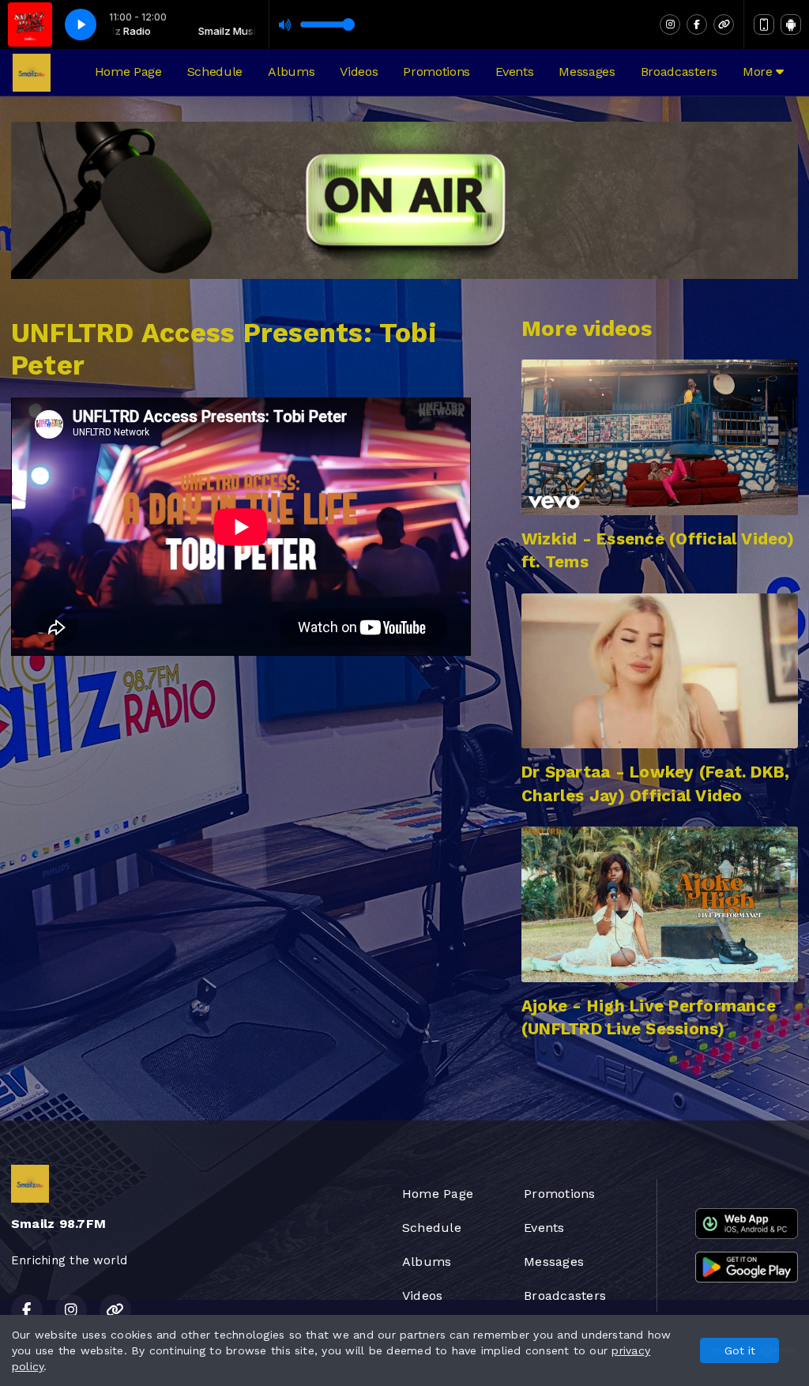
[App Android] (791, 24)
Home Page (128, 71)
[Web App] (764, 24)
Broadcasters (679, 71)
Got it (739, 1350)
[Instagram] (670, 24)
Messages (587, 71)
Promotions (436, 71)
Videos (359, 71)
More (759, 71)
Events (514, 71)
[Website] (723, 24)
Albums (291, 71)
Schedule (215, 71)
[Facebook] (697, 24)
